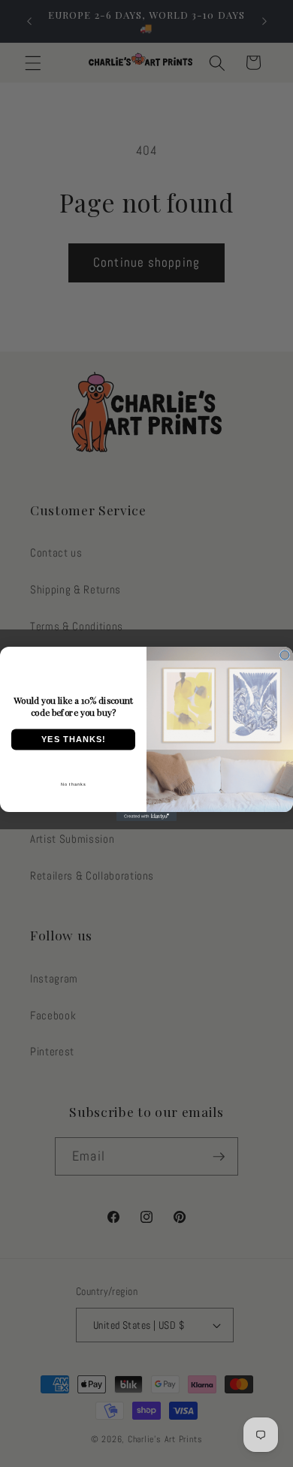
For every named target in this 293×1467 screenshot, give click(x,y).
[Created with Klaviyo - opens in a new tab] (146, 816)
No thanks (73, 783)
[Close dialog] (284, 655)
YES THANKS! (73, 739)
